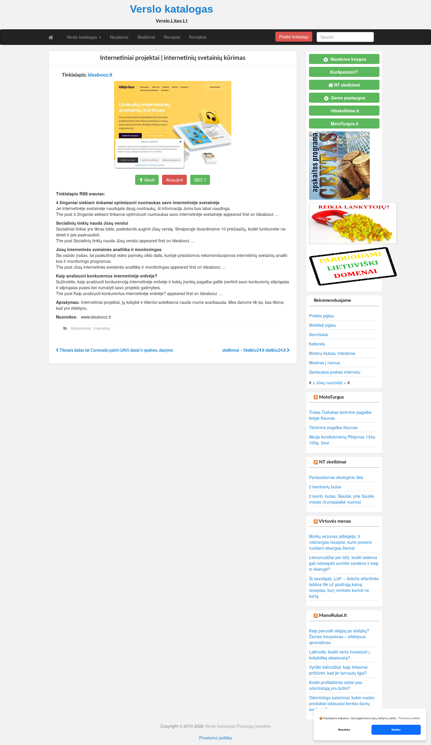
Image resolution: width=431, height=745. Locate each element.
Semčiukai (318, 334)
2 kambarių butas (325, 487)
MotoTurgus (331, 397)
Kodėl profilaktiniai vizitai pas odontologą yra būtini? (335, 685)
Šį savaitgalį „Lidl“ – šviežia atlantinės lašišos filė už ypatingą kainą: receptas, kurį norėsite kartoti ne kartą (344, 587)
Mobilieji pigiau (322, 325)
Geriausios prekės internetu (334, 372)
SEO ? (200, 180)
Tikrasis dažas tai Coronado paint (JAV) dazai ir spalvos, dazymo (116, 350)
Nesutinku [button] (344, 730)
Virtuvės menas (335, 521)
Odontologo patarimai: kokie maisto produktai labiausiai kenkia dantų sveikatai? (342, 703)
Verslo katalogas (82, 37)
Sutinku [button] (396, 730)
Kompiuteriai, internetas (90, 328)
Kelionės (317, 344)
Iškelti (149, 180)
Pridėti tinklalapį (293, 37)
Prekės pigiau (321, 316)
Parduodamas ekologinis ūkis (336, 477)
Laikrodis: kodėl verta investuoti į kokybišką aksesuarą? (339, 655)
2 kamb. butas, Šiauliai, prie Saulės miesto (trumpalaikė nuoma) (341, 499)
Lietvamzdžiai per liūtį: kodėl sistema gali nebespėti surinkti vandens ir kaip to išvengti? (344, 563)
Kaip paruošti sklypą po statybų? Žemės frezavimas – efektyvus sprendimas (339, 636)
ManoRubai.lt (333, 615)
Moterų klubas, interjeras (332, 353)
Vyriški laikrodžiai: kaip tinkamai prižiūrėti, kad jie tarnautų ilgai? (338, 670)
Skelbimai (146, 37)
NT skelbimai (332, 462)
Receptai (172, 37)
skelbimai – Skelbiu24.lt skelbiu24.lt (254, 350)
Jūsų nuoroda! (329, 382)
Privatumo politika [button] (409, 718)
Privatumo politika (215, 738)
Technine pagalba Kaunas (333, 427)
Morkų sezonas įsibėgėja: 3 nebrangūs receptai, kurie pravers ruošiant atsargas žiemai (340, 542)
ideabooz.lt (100, 74)
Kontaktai (197, 37)
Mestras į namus (324, 362)
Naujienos (119, 37)
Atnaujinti (174, 180)
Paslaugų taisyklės (254, 726)
